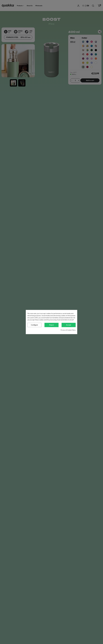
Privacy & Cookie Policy (68, 330)
